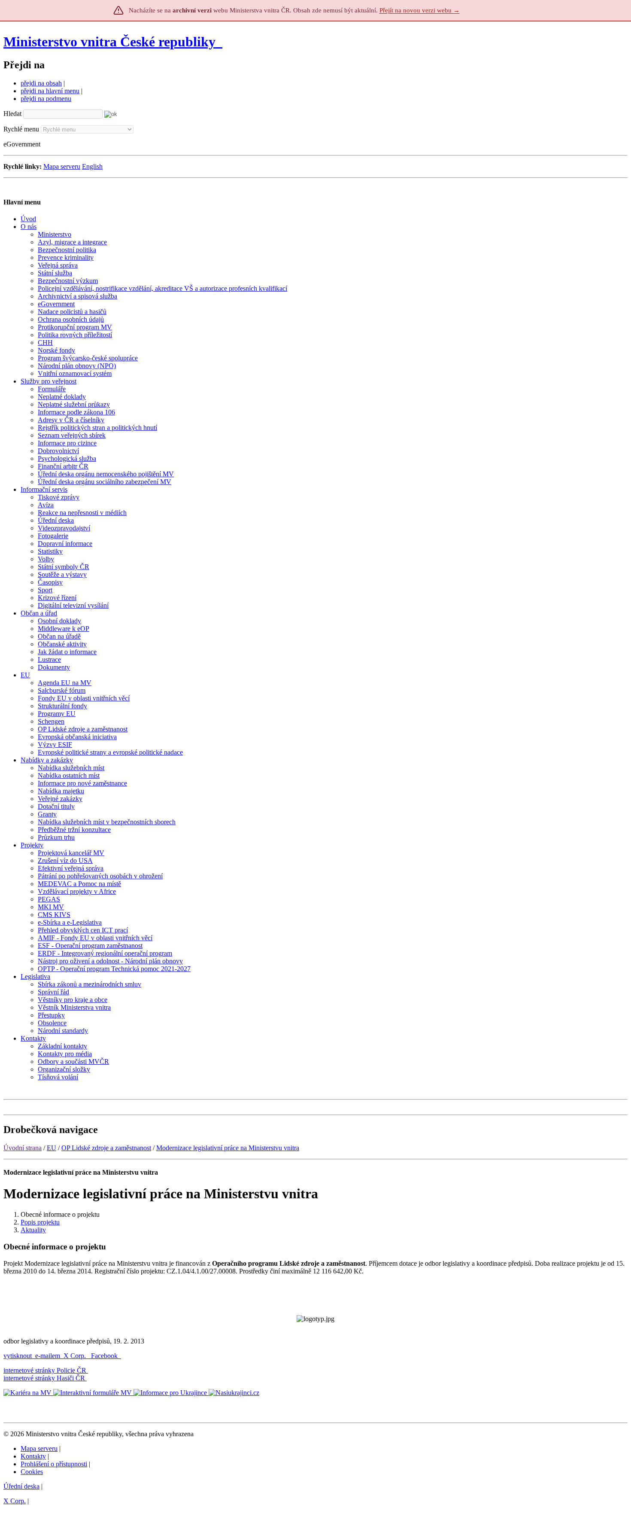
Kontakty (33, 1456)
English (92, 166)
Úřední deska (21, 1486)
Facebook (105, 1355)
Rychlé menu (21, 129)
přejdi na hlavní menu (50, 90)
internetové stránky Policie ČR (44, 1370)
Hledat (12, 113)
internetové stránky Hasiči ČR (44, 1378)
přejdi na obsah (41, 83)
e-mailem (47, 1355)
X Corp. (76, 1355)
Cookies (32, 1471)
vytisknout (17, 1355)
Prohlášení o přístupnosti (54, 1464)
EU (51, 1147)
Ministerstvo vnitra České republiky (109, 41)
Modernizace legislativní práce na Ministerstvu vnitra (227, 1147)
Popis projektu (40, 1222)
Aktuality (33, 1230)
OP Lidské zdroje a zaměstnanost (106, 1147)
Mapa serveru (61, 166)
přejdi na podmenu (46, 98)
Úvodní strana (22, 1147)
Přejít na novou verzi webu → (419, 10)
